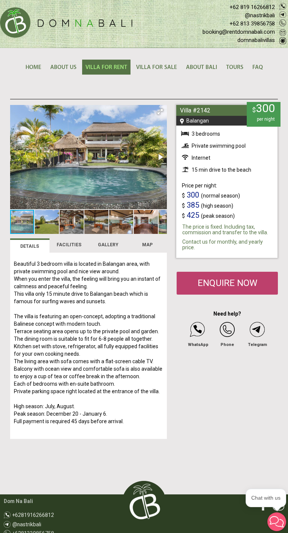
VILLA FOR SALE (156, 67)
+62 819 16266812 (252, 7)
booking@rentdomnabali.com (238, 31)
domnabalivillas (256, 40)
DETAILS (29, 246)
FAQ (257, 67)
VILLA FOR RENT (106, 67)
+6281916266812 (33, 515)
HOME (33, 67)
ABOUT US (63, 67)
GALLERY (108, 244)
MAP (147, 244)
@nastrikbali (260, 15)
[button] (160, 112)
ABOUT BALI (201, 67)
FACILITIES (69, 244)
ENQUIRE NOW (227, 283)
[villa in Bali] (66, 23)
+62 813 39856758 (252, 23)
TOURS (234, 67)
